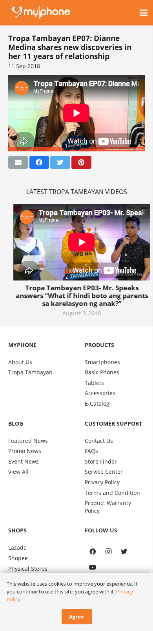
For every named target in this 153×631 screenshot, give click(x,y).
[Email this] (18, 162)
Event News (23, 461)
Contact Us (99, 440)
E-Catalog (97, 403)
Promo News (24, 451)
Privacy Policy (102, 482)
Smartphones (102, 362)
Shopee (18, 558)
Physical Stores (27, 568)
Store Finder (101, 461)
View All (18, 471)
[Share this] (39, 162)
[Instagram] (108, 551)
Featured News (28, 440)
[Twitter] (124, 551)
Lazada (17, 547)
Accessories (100, 393)
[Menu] (143, 13)
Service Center (104, 471)
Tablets (94, 383)
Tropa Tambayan (30, 372)
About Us (20, 362)
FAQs (91, 451)
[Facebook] (92, 551)
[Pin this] (81, 162)
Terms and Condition (112, 492)
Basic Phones (102, 372)
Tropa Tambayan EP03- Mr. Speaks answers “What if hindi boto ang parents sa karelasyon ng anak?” (77, 295)
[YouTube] (92, 567)
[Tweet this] (60, 162)
